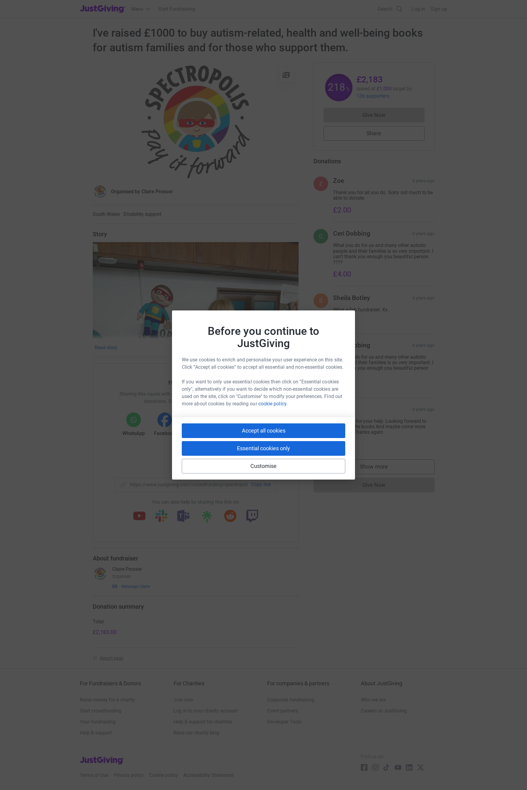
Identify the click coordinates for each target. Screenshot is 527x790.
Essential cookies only (263, 448)
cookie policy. (273, 404)
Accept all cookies (263, 430)
